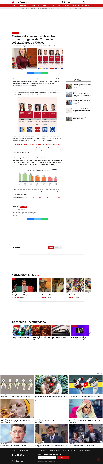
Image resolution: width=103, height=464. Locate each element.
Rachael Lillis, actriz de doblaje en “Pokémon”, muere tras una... (81, 101)
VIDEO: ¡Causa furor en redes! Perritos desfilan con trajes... (78, 294)
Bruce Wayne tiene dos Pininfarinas (59, 338)
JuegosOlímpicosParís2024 (29, 8)
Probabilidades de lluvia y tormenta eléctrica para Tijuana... (82, 118)
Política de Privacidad (69, 450)
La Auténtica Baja (35, 6)
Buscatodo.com (51, 461)
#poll (29, 212)
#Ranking (15, 215)
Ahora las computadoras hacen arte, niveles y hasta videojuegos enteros (79, 339)
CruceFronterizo (61, 8)
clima (69, 8)
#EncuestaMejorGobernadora (20, 212)
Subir (98, 459)
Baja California (23, 206)
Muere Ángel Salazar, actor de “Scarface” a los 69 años (48, 294)
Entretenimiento (22, 6)
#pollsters (33, 212)
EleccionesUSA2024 (42, 8)
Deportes (52, 6)
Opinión (80, 6)
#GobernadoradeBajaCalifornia (20, 211)
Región (13, 6)
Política (45, 6)
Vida (59, 6)
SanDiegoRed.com (25, 461)
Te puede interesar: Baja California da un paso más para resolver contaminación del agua (36, 144)
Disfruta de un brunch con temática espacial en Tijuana (82, 85)
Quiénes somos (42, 450)
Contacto (80, 450)
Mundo (74, 6)
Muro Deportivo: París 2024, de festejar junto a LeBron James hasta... (82, 94)
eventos (52, 8)
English (89, 2)
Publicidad (88, 450)
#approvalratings (17, 214)
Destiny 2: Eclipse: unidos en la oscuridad (21, 338)
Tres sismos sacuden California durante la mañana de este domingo (82, 109)
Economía (66, 6)
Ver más (37, 275)
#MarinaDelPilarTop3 (21, 209)
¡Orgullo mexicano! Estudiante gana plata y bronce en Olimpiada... (23, 294)
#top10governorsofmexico (28, 214)
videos (87, 6)
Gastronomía (77, 8)
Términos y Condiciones (54, 450)
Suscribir (62, 457)
